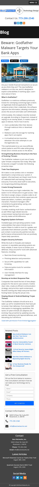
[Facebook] (14, 477)
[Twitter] (17, 477)
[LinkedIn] (21, 477)
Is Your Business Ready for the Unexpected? (22, 365)
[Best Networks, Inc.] (19, 10)
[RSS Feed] (25, 477)
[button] (33, 2)
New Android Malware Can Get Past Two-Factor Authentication (22, 336)
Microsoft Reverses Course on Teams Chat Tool (19, 458)
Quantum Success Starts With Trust (19, 465)
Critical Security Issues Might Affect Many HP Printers (23, 350)
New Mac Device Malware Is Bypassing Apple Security (22, 358)
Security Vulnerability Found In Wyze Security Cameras (22, 343)
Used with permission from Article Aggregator (19, 321)
